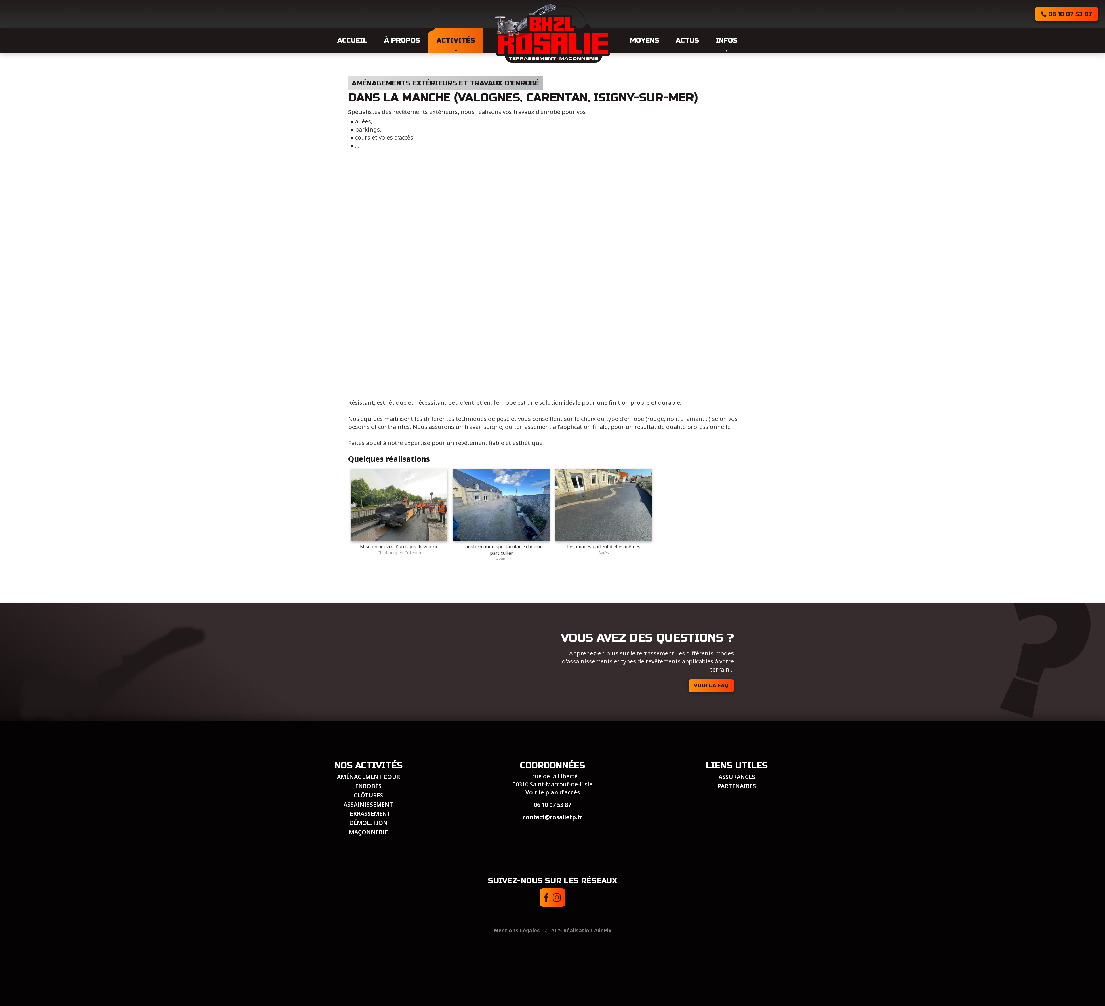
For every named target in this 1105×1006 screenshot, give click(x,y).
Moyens (644, 40)
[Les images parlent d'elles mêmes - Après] (603, 539)
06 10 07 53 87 (552, 805)
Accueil (352, 40)
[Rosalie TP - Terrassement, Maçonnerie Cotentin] (552, 33)
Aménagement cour (368, 777)
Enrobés (368, 786)
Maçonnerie (368, 832)
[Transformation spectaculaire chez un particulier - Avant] (501, 539)
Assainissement (368, 804)
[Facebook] (546, 897)
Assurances (737, 777)
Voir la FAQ (711, 685)
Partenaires (737, 786)
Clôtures (368, 795)
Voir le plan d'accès (552, 792)
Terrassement (368, 813)
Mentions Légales (517, 930)
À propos (402, 40)
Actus (687, 40)
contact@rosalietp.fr (552, 817)
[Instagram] (557, 897)
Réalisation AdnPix (587, 930)
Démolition (368, 823)
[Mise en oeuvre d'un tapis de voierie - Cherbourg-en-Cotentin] (399, 539)
